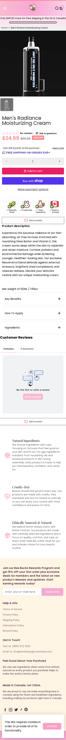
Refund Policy (10, 631)
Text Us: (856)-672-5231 (16, 646)
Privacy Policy (10, 614)
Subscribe (52, 592)
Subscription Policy (13, 625)
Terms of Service (12, 609)
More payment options (33, 189)
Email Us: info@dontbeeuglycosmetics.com (27, 651)
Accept (52, 726)
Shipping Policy (11, 620)
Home (4, 27)
